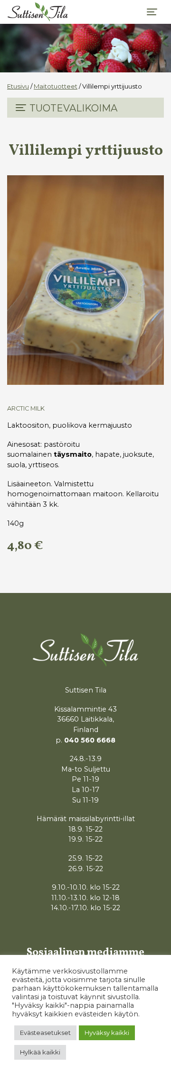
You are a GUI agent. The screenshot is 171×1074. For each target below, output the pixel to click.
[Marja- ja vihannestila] (38, 12)
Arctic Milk (26, 408)
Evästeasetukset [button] (45, 1032)
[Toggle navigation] (152, 12)
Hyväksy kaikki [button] (107, 1032)
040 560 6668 (89, 740)
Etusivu (18, 86)
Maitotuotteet (55, 86)
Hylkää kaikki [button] (40, 1052)
